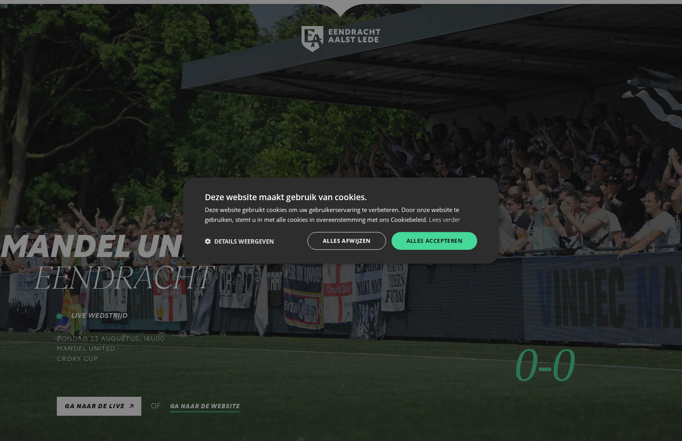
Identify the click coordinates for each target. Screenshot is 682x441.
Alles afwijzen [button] (347, 240)
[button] (239, 240)
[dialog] (341, 220)
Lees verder (444, 219)
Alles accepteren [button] (434, 240)
